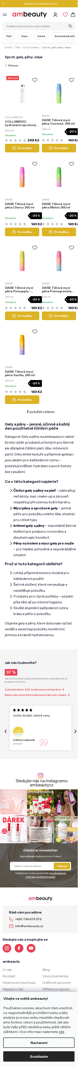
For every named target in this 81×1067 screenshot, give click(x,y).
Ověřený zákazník (24, 740)
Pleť (8, 36)
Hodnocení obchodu (19, 982)
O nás (7, 969)
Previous (5, 3)
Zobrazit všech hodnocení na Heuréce (33, 689)
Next (75, 3)
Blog (46, 969)
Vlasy (24, 36)
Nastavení (38, 1042)
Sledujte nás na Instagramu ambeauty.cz (42, 783)
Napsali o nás (13, 989)
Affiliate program (55, 989)
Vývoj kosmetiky (55, 976)
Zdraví (41, 36)
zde (61, 1031)
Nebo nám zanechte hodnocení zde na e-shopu (35, 694)
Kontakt (9, 976)
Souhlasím (39, 1056)
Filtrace (13, 65)
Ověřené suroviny (56, 982)
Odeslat (62, 866)
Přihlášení (56, 15)
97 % (11, 672)
